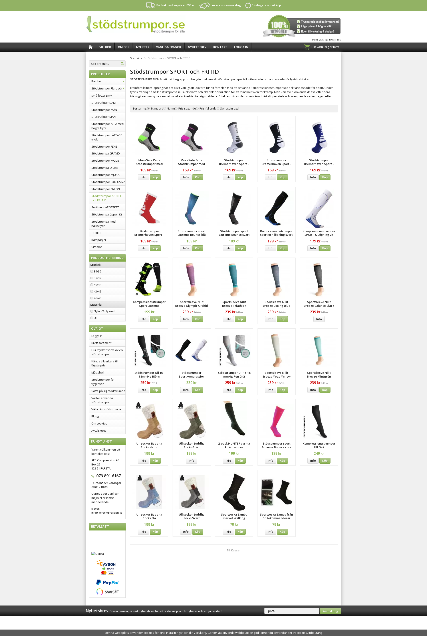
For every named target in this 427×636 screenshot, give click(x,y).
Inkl (330, 39)
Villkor (105, 47)
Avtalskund (99, 431)
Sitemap (97, 247)
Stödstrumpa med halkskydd (103, 223)
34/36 (97, 271)
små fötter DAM (101, 95)
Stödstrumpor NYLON (105, 189)
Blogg (95, 416)
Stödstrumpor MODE (105, 160)
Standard (157, 108)
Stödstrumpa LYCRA (104, 168)
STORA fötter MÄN (103, 117)
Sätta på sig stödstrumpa (108, 391)
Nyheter (142, 47)
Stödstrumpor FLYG (104, 146)
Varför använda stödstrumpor (102, 400)
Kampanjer (98, 240)
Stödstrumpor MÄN (104, 110)
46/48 (97, 298)
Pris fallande (208, 108)
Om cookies (99, 423)
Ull (95, 318)
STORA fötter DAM (103, 103)
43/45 (97, 291)
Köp (155, 177)
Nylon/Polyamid (104, 311)
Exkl (339, 39)
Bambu (96, 81)
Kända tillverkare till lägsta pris (104, 363)
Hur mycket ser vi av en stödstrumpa (107, 352)
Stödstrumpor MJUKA (105, 175)
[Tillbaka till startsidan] (91, 47)
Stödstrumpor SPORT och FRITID (106, 198)
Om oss (123, 47)
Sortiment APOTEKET (105, 207)
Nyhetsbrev (197, 47)
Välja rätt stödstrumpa (106, 409)
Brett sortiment (101, 343)
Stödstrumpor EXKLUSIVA (108, 182)
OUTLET (96, 233)
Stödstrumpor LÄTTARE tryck (106, 137)
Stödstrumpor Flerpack (106, 88)
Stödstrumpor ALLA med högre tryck (107, 126)
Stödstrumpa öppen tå (106, 214)
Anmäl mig (330, 611)
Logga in (241, 47)
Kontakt (220, 47)
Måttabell (97, 372)
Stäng (318, 633)
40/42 (97, 285)
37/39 (97, 278)
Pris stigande (187, 108)
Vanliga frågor (168, 47)
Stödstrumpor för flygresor (103, 382)
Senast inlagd (229, 108)
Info (143, 177)
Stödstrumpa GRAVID (105, 153)
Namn (171, 108)
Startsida (136, 58)
